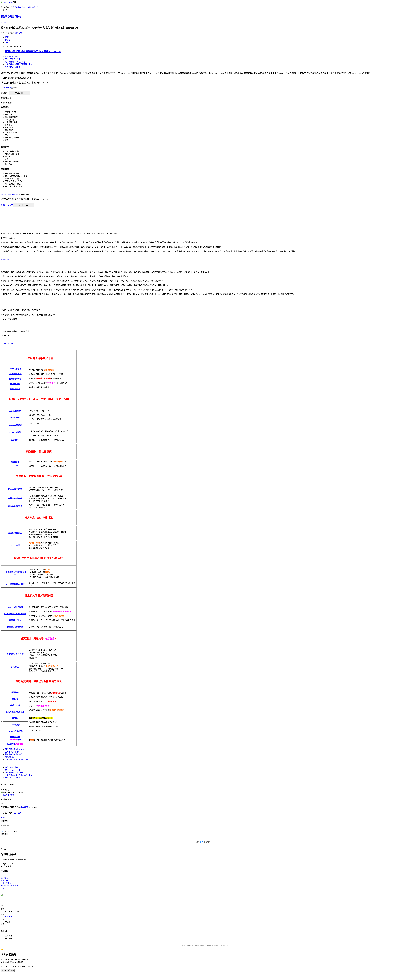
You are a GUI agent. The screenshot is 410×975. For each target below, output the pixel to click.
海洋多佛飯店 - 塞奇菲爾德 (15, 62)
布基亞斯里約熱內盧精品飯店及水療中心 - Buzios (33, 51)
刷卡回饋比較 (6, 260)
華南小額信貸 (6, 87)
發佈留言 (4, 834)
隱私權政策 (217, 945)
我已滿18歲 (5, 971)
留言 (27, 807)
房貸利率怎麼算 (7, 205)
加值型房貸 (5, 880)
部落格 (7, 40)
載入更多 (4, 821)
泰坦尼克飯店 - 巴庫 (12, 59)
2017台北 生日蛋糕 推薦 (10, 194)
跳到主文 (4, 22)
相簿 (7, 37)
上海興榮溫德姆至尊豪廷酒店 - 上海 (18, 64)
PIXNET (189, 945)
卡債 (2, 888)
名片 (7, 42)
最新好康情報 (11, 16)
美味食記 (17, 813)
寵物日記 (18, 33)
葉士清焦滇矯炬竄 (8, 795)
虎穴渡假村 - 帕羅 (11, 56)
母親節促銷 (9, 757)
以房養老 (4, 878)
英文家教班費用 (7, 343)
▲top (3, 817)
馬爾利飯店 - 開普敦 (12, 67)
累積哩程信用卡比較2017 (14, 749)
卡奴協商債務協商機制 (9, 885)
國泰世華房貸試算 (12, 752)
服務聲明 (225, 945)
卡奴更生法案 (6, 883)
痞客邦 (23, 807)
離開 (12, 971)
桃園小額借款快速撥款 (13, 754)
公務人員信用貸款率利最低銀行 (17, 759)
